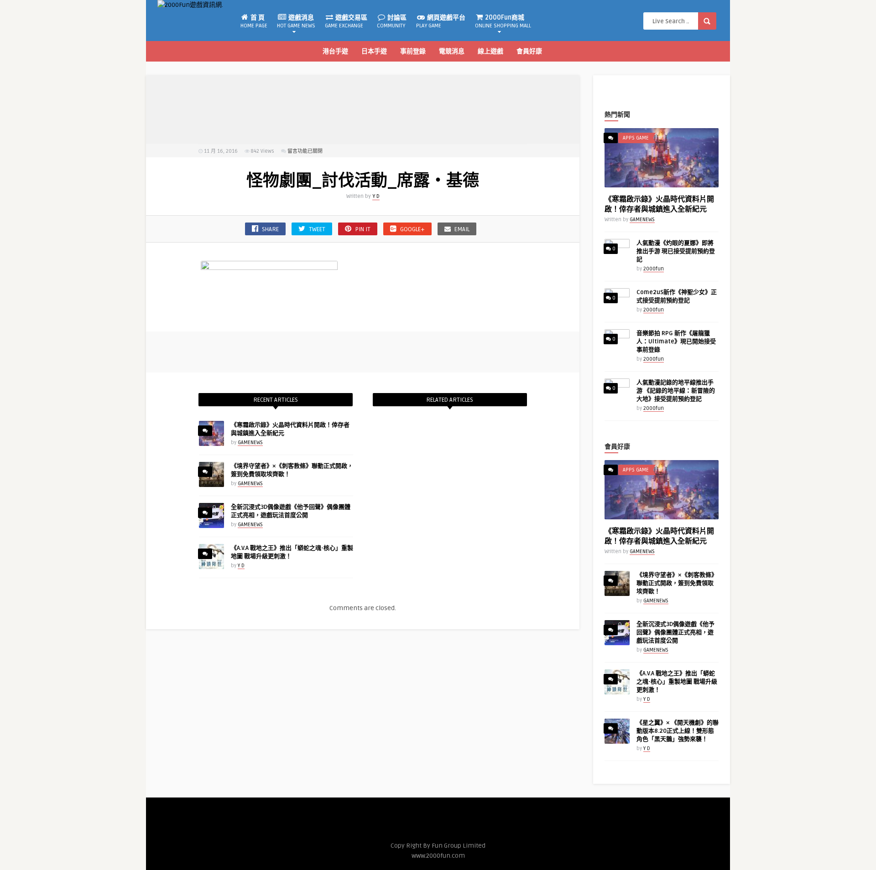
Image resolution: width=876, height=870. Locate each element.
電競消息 (451, 51)
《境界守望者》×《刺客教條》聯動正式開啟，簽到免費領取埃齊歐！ (676, 583)
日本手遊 (374, 51)
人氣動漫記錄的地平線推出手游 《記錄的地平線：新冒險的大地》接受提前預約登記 (675, 391)
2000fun (653, 269)
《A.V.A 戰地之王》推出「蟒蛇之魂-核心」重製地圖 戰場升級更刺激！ (676, 682)
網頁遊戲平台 (440, 21)
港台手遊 (335, 51)
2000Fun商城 (503, 21)
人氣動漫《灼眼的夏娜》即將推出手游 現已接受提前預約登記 (675, 251)
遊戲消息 (296, 21)
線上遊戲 (490, 51)
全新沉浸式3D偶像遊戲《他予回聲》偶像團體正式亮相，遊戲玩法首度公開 (675, 632)
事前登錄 (413, 51)
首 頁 (253, 21)
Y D (376, 196)
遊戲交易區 (346, 21)
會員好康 (529, 51)
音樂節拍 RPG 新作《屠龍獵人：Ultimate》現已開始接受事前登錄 (676, 341)
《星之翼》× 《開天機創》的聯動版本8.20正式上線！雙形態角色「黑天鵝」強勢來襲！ (677, 731)
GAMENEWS (250, 442)
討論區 (392, 21)
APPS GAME (636, 138)
